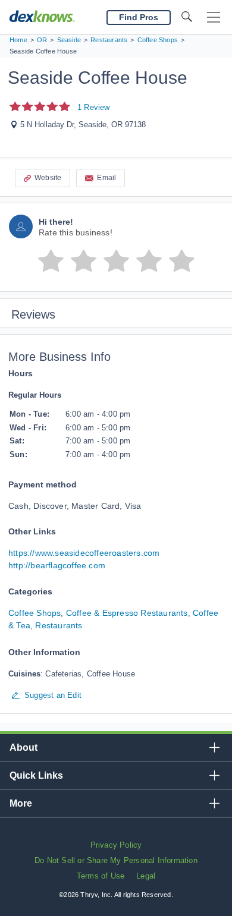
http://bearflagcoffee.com (56, 565)
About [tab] (23, 747)
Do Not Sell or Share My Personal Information (116, 860)
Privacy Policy (116, 845)
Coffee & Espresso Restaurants (127, 613)
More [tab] (21, 803)
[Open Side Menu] (213, 17)
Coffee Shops (34, 613)
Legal (145, 875)
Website (48, 178)
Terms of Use (100, 875)
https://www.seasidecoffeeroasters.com (83, 553)
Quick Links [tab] (36, 775)
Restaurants (58, 625)
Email (106, 178)
